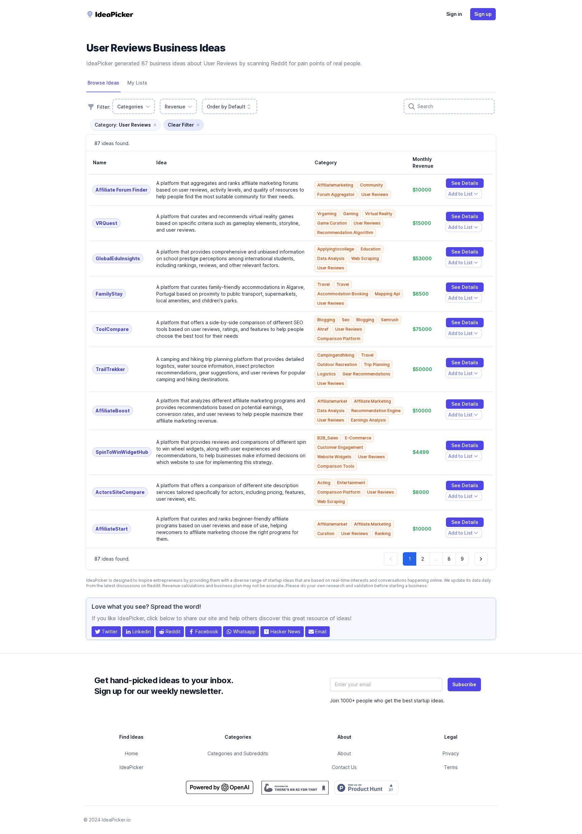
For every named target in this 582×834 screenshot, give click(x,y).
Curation (325, 533)
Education (371, 249)
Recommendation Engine (375, 410)
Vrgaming (326, 213)
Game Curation (332, 223)
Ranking (383, 533)
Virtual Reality (378, 213)
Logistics (326, 373)
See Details (464, 183)
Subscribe (464, 684)
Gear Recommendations (366, 373)
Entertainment (351, 482)
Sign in (454, 14)
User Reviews (374, 194)
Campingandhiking (335, 355)
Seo (346, 319)
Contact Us (344, 767)
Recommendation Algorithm (345, 232)
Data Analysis (331, 258)
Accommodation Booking (342, 293)
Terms (451, 767)
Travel (323, 284)
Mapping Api (387, 293)
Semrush (389, 319)
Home (131, 753)
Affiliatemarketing (335, 185)
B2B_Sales (327, 437)
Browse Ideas (103, 83)
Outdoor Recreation (337, 364)
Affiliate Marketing (372, 401)
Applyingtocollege (335, 249)
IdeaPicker (131, 767)
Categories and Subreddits (237, 753)
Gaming (350, 213)
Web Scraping (365, 258)
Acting (323, 482)
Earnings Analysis (368, 420)
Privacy (451, 753)
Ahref (322, 329)
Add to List (460, 195)
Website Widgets (334, 456)
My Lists (137, 83)
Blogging (326, 319)
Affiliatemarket (332, 401)
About (344, 753)
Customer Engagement (340, 447)
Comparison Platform (338, 338)
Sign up (483, 14)
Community (371, 185)
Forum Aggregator (336, 194)
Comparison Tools (335, 466)
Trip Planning (377, 364)
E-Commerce (358, 437)
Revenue (175, 106)
